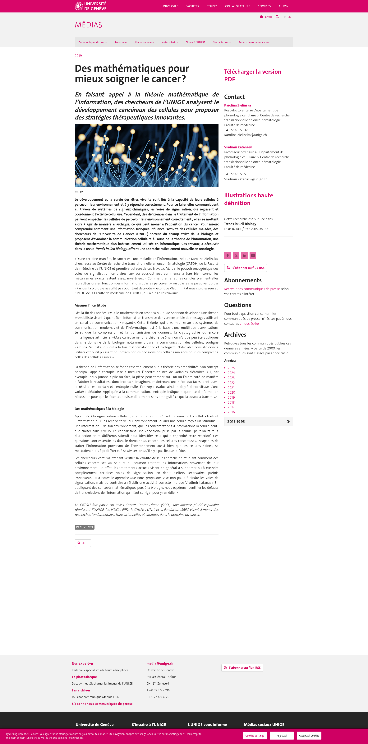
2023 (231, 377)
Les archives (81, 690)
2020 (231, 392)
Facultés (192, 6)
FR (284, 17)
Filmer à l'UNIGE (195, 42)
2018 (231, 402)
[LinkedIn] (245, 255)
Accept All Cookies (309, 735)
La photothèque (84, 677)
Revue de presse (144, 42)
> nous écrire (249, 323)
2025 (231, 368)
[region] (184, 736)
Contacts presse (222, 42)
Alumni (284, 6)
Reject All (282, 735)
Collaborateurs (237, 6)
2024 (231, 372)
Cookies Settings (255, 735)
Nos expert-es (83, 663)
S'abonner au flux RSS (248, 267)
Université (170, 6)
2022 (231, 382)
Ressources (121, 42)
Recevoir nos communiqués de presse (252, 289)
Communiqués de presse (93, 42)
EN (289, 17)
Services (264, 6)
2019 (78, 55)
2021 (231, 387)
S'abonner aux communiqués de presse (102, 703)
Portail (267, 17)
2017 (231, 407)
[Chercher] (277, 17)
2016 (231, 412)
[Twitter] (236, 255)
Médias (88, 25)
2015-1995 (236, 421)
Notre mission (170, 42)
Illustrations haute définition (248, 199)
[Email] (253, 255)
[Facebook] (228, 255)
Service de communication (254, 42)
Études (212, 6)
